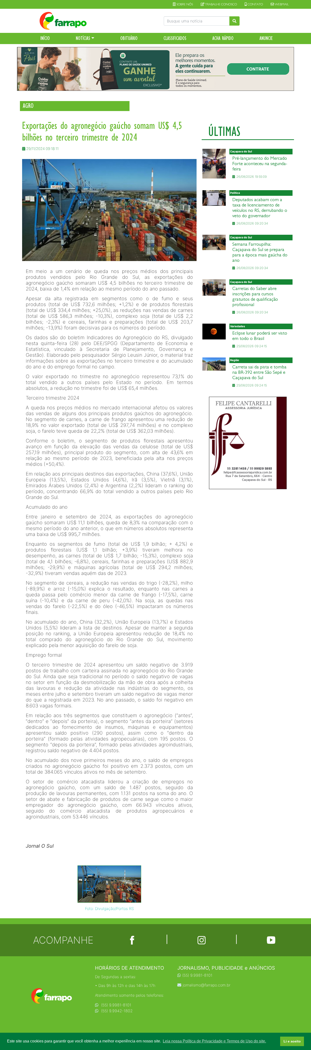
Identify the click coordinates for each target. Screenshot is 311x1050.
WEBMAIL (281, 4)
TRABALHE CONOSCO (220, 4)
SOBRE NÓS (184, 4)
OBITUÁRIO (129, 38)
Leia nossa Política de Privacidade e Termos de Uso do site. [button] (214, 1041)
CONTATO (255, 4)
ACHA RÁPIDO (222, 38)
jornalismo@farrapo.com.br (206, 985)
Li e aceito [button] (292, 1041)
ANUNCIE (266, 38)
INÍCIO (45, 38)
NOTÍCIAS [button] (83, 38)
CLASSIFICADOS (175, 38)
